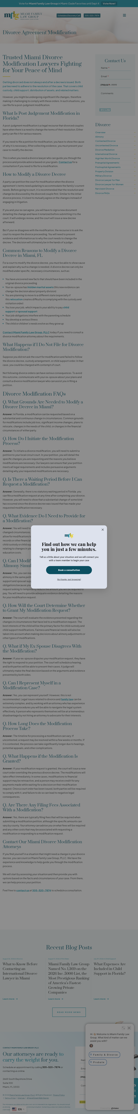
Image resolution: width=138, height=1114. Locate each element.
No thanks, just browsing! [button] (69, 579)
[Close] (103, 530)
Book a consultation (69, 570)
